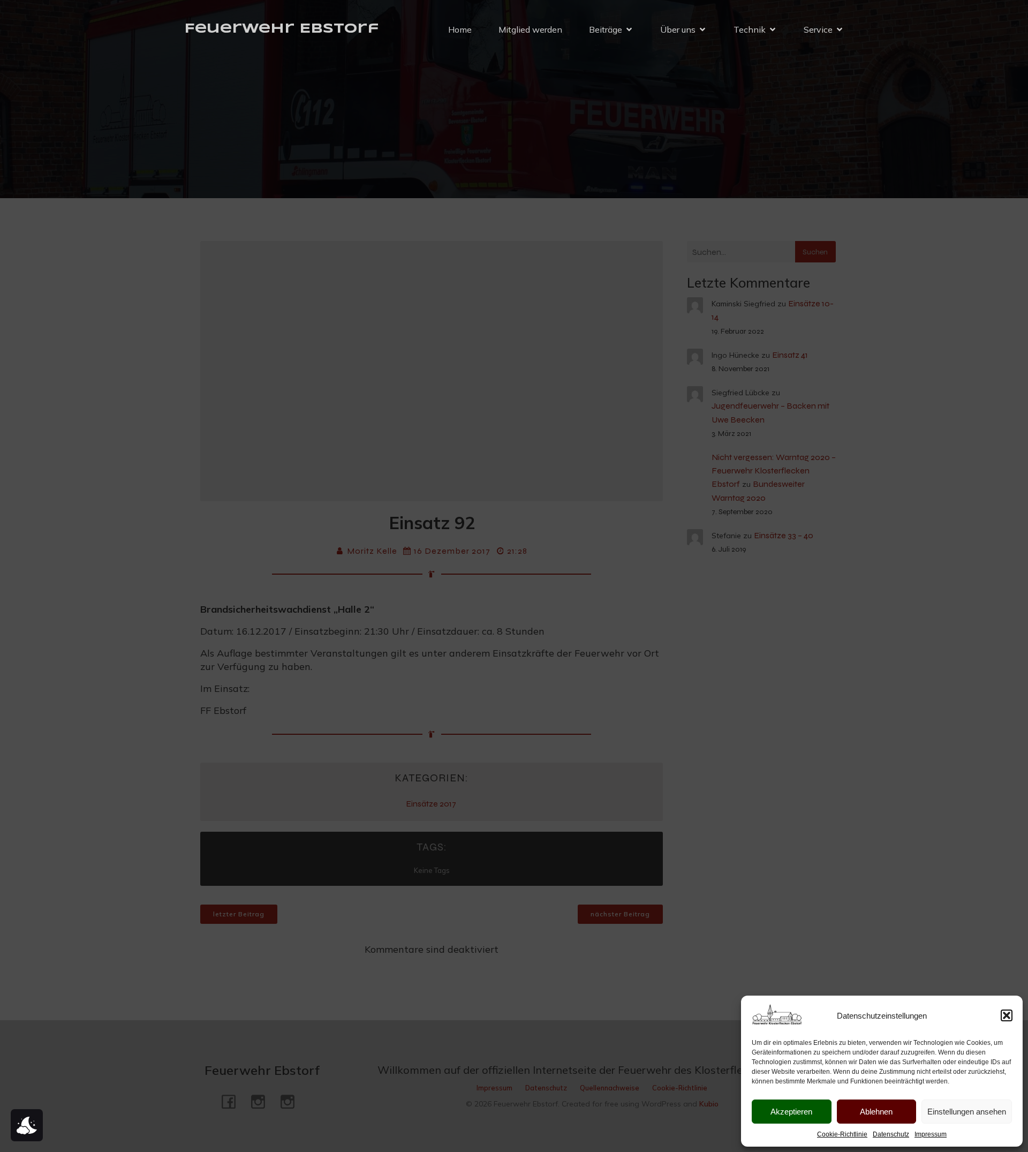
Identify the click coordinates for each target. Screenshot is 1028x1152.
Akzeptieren (791, 1111)
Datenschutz (891, 1134)
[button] (1006, 1015)
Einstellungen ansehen (966, 1111)
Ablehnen (876, 1111)
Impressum (930, 1134)
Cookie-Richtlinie (842, 1134)
